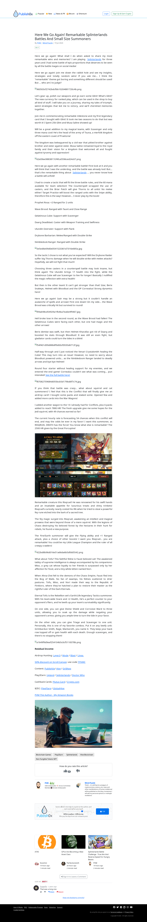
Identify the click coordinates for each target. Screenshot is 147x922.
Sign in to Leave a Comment (74, 876)
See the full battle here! (58, 374)
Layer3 (56, 655)
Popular (40, 13)
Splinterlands (94, 59)
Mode (65, 655)
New (50, 13)
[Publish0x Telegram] (121, 907)
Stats (46, 907)
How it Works (18, 907)
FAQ (25, 907)
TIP (103, 811)
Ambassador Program (35, 907)
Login (106, 13)
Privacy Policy (129, 912)
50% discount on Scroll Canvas (51, 661)
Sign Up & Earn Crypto (122, 13)
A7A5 (37, 852)
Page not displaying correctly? (73, 898)
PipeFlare (46, 688)
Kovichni (43, 863)
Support (60, 907)
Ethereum (82, 13)
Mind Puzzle (48, 43)
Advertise (52, 907)
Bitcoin (72, 13)
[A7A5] (47, 842)
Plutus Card (59, 681)
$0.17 (37, 47)
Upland (50, 675)
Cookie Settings (18, 910)
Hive (58, 668)
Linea (81, 655)
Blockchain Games (43, 755)
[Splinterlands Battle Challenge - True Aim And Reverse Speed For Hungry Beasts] (100, 842)
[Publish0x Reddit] (125, 907)
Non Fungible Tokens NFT (46, 759)
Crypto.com (73, 681)
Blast (73, 655)
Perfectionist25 (73, 863)
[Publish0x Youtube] (132, 907)
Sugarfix (43, 886)
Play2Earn (59, 755)
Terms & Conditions (116, 912)
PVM (39, 43)
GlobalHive (58, 688)
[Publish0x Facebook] (114, 907)
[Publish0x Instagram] (128, 907)
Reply (52, 892)
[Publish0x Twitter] (118, 907)
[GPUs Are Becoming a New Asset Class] (73, 842)
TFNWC (81, 661)
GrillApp (67, 668)
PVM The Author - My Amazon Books (54, 694)
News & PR (60, 13)
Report (60, 892)
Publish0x (50, 668)
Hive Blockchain (86, 755)
